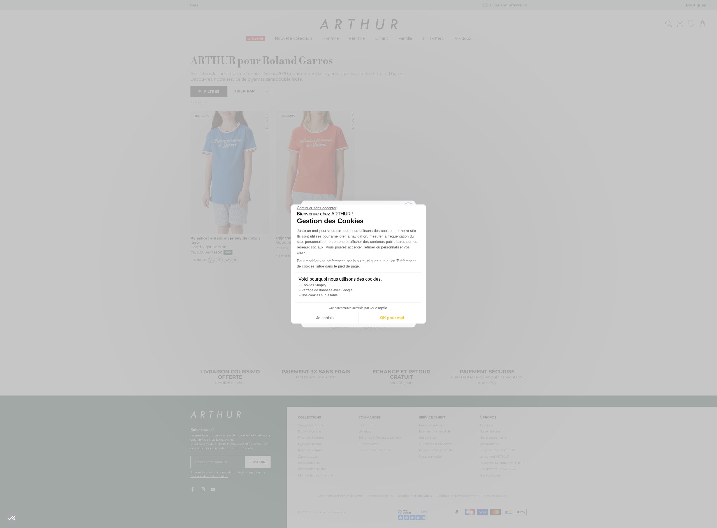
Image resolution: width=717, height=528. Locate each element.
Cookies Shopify (313, 285)
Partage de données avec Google (327, 290)
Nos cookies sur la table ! (320, 295)
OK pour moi (392, 317)
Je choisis (325, 317)
